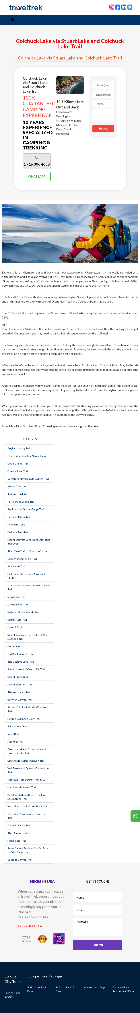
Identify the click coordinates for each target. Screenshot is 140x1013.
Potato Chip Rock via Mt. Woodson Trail (27, 709)
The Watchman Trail (18, 692)
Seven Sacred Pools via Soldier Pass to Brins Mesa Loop (27, 850)
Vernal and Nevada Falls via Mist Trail (28, 478)
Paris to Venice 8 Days (36, 989)
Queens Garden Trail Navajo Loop (26, 455)
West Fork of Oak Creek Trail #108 (27, 806)
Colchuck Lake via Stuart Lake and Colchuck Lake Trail (26, 751)
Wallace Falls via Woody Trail (23, 612)
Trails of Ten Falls (17, 494)
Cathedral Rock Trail (18, 516)
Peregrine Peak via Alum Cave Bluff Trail (27, 815)
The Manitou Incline (18, 833)
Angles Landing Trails (19, 448)
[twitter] (130, 6)
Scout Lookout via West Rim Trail (26, 669)
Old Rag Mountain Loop (20, 654)
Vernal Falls (13, 733)
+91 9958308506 (30, 926)
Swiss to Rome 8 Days (65, 989)
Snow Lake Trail (16, 596)
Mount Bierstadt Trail (19, 684)
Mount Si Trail (15, 741)
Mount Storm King (17, 676)
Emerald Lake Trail (17, 471)
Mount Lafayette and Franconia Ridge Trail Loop (28, 541)
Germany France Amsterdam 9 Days (123, 989)
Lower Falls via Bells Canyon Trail (25, 760)
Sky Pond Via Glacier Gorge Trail (25, 509)
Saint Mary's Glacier (18, 726)
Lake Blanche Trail (17, 604)
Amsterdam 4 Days (95, 987)
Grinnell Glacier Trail (18, 825)
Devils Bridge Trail (17, 463)
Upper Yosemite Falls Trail (22, 558)
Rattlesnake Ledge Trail (20, 501)
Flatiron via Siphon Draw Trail (23, 718)
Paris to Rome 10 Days (12, 994)
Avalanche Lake (16, 524)
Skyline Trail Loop (17, 486)
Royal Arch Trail (16, 566)
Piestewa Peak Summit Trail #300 (26, 779)
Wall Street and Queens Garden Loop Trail (28, 770)
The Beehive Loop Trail (20, 661)
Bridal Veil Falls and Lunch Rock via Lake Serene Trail (26, 796)
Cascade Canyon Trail (19, 859)
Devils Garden (15, 646)
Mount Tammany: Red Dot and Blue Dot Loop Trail (27, 636)
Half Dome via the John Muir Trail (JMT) (26, 575)
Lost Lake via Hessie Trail (21, 787)
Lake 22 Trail (14, 627)
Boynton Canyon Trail (19, 699)
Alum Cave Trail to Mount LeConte (27, 551)
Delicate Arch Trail (17, 532)
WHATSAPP (37, 176)
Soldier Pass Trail (17, 619)
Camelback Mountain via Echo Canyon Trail (28, 587)
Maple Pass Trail (16, 840)
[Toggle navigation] (12, 20)
